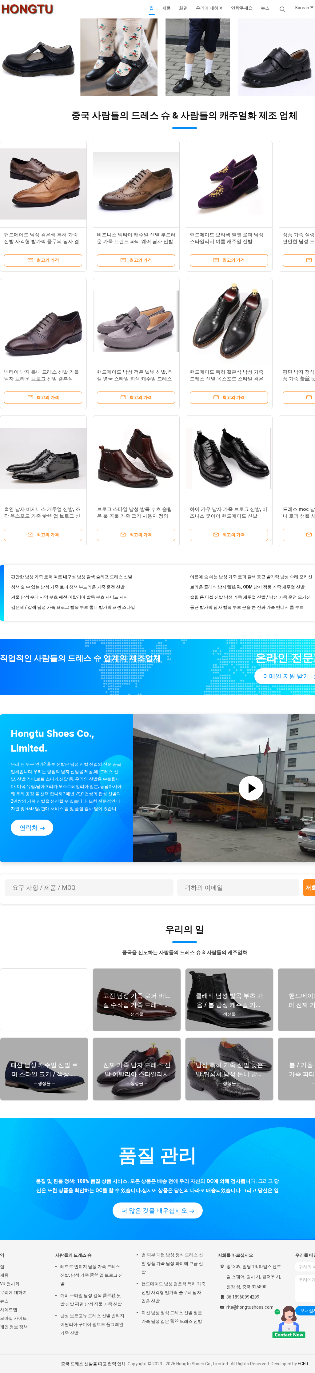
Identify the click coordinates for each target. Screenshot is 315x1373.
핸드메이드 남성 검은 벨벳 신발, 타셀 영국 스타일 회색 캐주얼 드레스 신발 (135, 378)
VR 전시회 (9, 1283)
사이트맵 (8, 1309)
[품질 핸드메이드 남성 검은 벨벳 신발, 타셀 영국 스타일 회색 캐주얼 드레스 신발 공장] (136, 321)
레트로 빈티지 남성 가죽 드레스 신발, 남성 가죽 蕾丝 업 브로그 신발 (91, 1275)
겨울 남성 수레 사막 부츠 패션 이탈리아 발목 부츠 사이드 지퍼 (69, 587)
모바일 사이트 (13, 1318)
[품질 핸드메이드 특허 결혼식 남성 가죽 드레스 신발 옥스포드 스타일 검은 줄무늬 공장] (229, 321)
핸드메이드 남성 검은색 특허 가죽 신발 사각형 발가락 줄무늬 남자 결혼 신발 (41, 241)
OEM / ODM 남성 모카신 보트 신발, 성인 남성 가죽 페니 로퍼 (68, 607)
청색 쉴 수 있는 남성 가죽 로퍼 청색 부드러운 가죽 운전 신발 (68, 577)
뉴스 (4, 1301)
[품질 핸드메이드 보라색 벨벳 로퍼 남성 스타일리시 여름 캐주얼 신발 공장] (229, 184)
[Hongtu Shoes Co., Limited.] (27, 9)
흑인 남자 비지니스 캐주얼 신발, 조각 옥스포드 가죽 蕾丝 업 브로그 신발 (42, 516)
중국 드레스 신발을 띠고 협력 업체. (94, 1363)
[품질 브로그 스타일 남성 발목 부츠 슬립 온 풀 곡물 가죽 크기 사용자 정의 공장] (136, 459)
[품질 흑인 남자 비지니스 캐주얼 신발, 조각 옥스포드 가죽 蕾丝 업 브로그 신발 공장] (43, 459)
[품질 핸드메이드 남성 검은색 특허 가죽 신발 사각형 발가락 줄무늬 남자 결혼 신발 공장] (43, 184)
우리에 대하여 (13, 1292)
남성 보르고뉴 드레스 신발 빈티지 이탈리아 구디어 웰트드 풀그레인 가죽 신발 (92, 1324)
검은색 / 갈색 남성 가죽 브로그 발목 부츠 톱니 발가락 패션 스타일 (73, 597)
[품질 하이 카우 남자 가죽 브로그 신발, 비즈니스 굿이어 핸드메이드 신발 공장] (229, 459)
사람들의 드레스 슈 (73, 1255)
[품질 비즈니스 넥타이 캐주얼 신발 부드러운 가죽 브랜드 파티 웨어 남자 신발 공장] (136, 184)
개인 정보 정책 (14, 1326)
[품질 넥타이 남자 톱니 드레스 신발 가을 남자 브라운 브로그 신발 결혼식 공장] (43, 321)
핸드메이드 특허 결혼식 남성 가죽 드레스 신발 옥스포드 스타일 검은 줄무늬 (227, 378)
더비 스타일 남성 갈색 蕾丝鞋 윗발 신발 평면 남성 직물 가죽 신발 (91, 1300)
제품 (4, 1275)
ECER (303, 1363)
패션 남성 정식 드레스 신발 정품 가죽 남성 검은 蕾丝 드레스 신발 (172, 1317)
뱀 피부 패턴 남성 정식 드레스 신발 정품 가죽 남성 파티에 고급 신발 (172, 1263)
